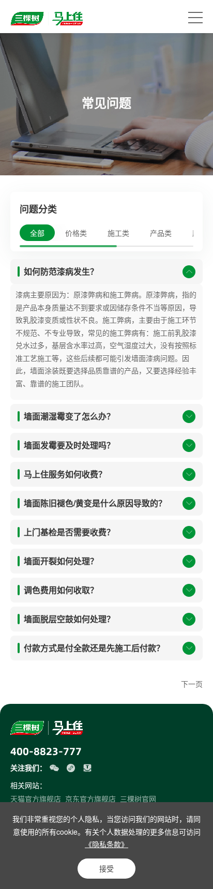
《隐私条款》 (106, 844)
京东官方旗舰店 (90, 798)
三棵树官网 (138, 798)
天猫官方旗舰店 (35, 798)
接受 (106, 868)
